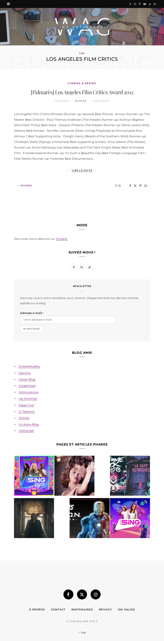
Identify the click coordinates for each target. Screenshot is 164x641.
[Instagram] (96, 594)
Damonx (25, 373)
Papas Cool (26, 405)
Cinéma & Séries (82, 83)
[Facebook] (130, 185)
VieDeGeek (26, 431)
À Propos (37, 609)
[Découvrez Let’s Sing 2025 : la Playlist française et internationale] (130, 519)
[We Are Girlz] (82, 26)
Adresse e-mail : (31, 313)
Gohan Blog (27, 379)
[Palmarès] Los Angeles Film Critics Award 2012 (82, 92)
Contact (58, 609)
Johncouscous (29, 392)
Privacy (105, 609)
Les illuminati (28, 398)
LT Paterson (27, 411)
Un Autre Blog (29, 424)
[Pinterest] (140, 185)
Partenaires (82, 609)
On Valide (126, 609)
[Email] (145, 185)
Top (83, 632)
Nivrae (81, 100)
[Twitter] (135, 185)
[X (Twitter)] (82, 594)
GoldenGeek (27, 386)
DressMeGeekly (29, 366)
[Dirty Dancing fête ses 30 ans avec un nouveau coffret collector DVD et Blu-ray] (74, 476)
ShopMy (61, 239)
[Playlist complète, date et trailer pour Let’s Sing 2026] (34, 476)
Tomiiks (24, 418)
